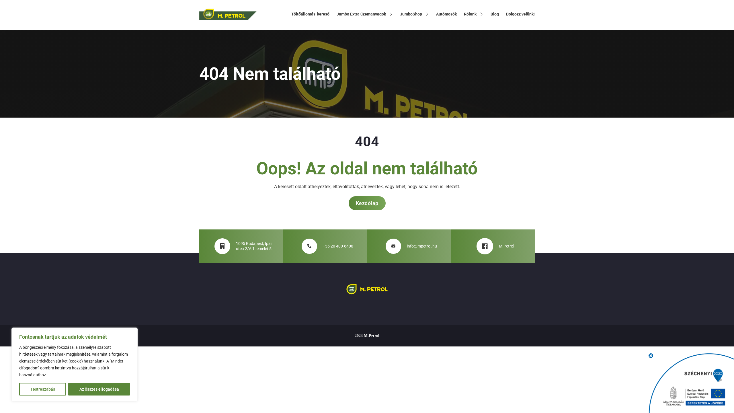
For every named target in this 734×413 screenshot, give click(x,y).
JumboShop (411, 14)
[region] (74, 365)
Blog (495, 14)
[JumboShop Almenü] (427, 14)
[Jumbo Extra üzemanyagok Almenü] (391, 14)
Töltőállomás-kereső (310, 14)
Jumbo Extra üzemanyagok (361, 14)
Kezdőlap (367, 203)
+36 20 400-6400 (338, 246)
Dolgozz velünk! (520, 14)
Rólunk (470, 14)
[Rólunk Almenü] (481, 14)
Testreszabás (42, 389)
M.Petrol (506, 246)
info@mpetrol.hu (422, 246)
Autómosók (446, 14)
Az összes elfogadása (99, 389)
